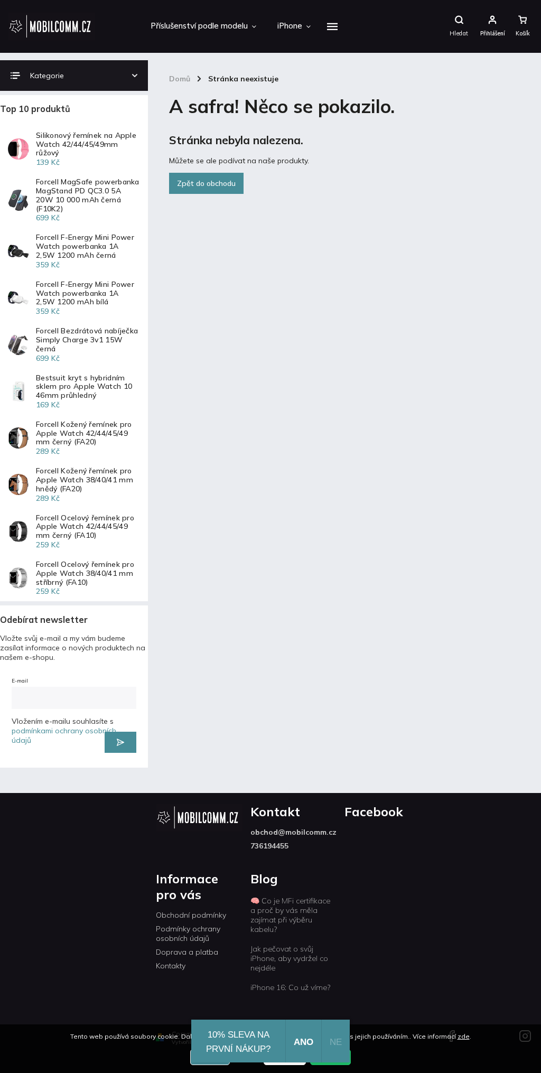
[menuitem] (203, 26)
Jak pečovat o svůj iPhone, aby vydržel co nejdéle (289, 958)
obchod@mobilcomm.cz (293, 832)
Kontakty (170, 966)
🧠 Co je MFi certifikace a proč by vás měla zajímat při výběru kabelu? (290, 915)
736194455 (269, 846)
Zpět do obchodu (206, 183)
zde (464, 1036)
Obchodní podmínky (191, 915)
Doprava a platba (187, 952)
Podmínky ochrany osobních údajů (188, 933)
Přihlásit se (120, 742)
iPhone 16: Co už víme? (290, 987)
